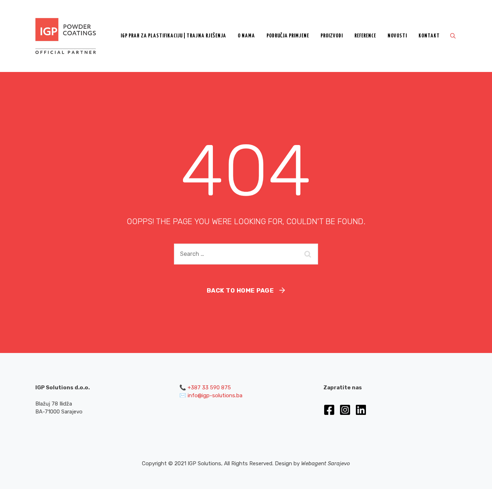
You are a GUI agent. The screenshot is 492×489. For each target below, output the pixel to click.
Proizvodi (332, 36)
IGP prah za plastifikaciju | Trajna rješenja (173, 36)
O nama (246, 36)
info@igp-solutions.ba (215, 395)
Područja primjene (288, 36)
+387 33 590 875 (209, 387)
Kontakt (429, 36)
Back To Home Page (240, 290)
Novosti (397, 36)
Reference (365, 36)
